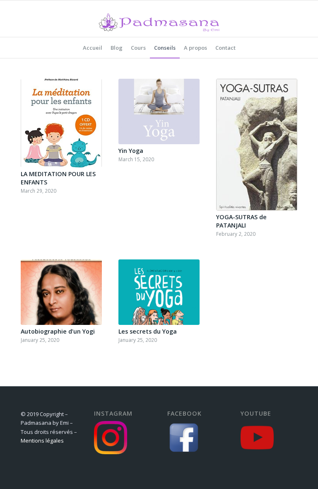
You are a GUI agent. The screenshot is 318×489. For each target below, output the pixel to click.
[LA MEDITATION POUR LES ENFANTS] (61, 123)
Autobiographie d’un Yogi (58, 331)
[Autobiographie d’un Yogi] (61, 292)
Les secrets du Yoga (147, 331)
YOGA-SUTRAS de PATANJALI (241, 221)
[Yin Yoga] (159, 111)
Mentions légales (42, 440)
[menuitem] (92, 47)
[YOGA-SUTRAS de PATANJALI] (256, 145)
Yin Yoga (130, 151)
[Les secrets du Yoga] (159, 292)
